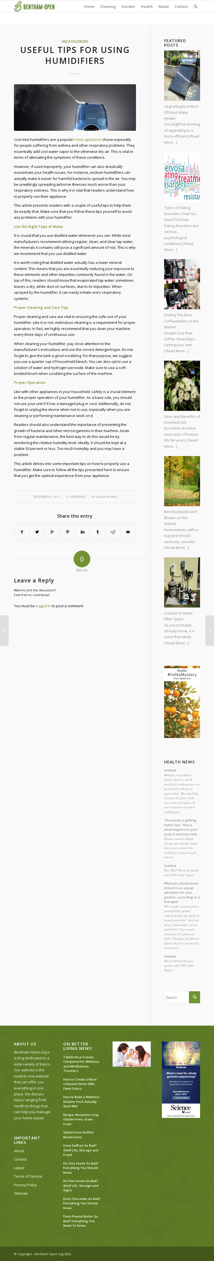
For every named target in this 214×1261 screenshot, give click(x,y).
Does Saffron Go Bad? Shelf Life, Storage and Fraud (80, 1150)
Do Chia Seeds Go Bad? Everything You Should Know (81, 1168)
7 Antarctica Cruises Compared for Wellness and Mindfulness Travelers (81, 1064)
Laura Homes (106, 497)
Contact (20, 1159)
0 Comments (76, 497)
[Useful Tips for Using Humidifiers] (75, 107)
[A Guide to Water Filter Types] (209, 630)
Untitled (170, 770)
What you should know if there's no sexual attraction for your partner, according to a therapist (182, 892)
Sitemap (21, 1193)
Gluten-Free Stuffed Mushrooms (78, 1134)
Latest (19, 1167)
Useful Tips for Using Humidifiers (75, 55)
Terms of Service (28, 1176)
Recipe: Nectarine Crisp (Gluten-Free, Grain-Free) (81, 1119)
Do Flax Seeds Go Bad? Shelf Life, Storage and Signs (80, 1185)
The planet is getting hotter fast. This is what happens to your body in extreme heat (181, 827)
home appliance (87, 139)
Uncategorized (75, 41)
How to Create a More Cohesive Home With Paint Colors (80, 1084)
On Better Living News (77, 1046)
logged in (43, 605)
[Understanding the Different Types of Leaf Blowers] (4, 630)
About (19, 1150)
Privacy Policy (25, 1184)
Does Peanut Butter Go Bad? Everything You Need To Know (80, 1221)
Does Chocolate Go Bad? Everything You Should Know (82, 1203)
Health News (179, 762)
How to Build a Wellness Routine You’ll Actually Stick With (81, 1101)
